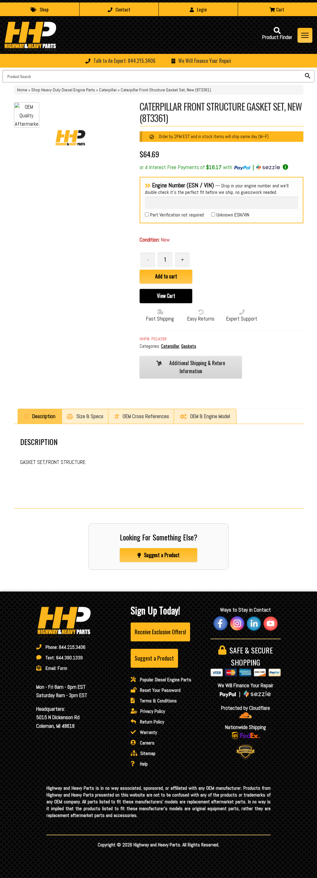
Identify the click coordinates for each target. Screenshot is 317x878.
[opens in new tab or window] (246, 715)
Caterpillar (108, 90)
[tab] (40, 416)
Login (202, 9)
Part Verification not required (176, 215)
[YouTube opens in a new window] (270, 623)
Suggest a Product (162, 555)
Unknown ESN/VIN (232, 215)
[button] (158, 61)
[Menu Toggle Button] (304, 35)
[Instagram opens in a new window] (237, 623)
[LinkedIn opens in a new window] (254, 623)
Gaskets (188, 346)
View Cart (166, 295)
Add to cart (166, 276)
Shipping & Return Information (197, 367)
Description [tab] (43, 416)
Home (22, 90)
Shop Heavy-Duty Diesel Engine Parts (63, 90)
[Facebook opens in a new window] (220, 623)
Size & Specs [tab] (89, 416)
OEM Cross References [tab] (146, 416)
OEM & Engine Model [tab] (210, 416)
